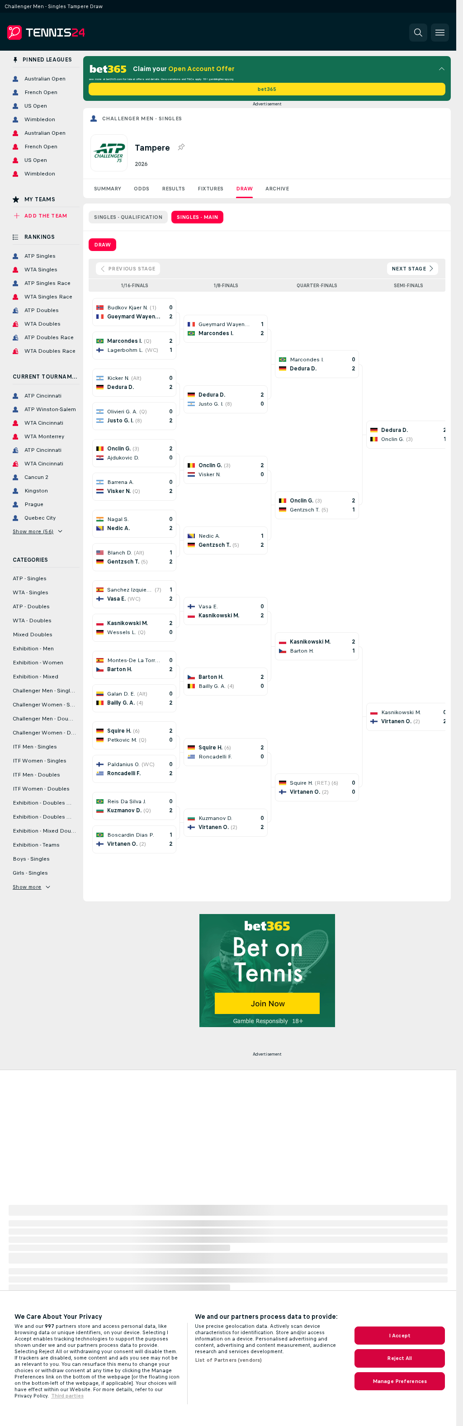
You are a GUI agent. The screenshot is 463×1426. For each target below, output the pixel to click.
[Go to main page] (69, 32)
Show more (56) (33, 531)
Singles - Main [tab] (197, 217)
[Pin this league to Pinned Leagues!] (181, 147)
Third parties (67, 1396)
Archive (277, 188)
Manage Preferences (400, 1381)
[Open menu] (440, 33)
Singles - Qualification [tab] (128, 217)
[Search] (418, 33)
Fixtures (210, 188)
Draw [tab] (102, 245)
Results (173, 188)
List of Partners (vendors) (228, 1360)
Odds (141, 188)
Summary (107, 188)
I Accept (400, 1335)
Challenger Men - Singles (142, 118)
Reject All (399, 1358)
